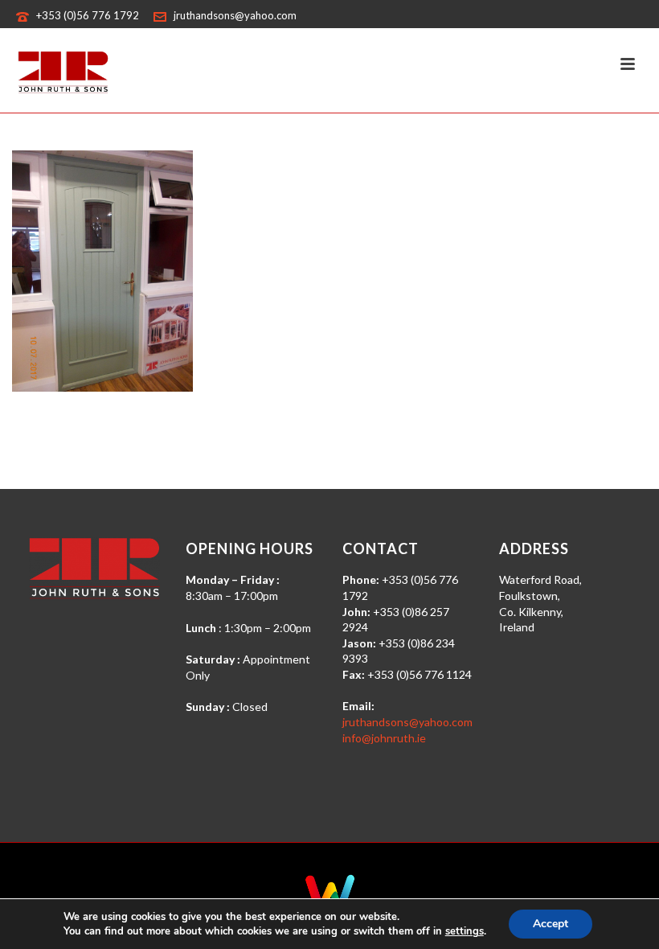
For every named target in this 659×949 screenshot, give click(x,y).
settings (464, 931)
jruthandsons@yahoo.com (235, 15)
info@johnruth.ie (384, 738)
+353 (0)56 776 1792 (87, 15)
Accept (550, 923)
